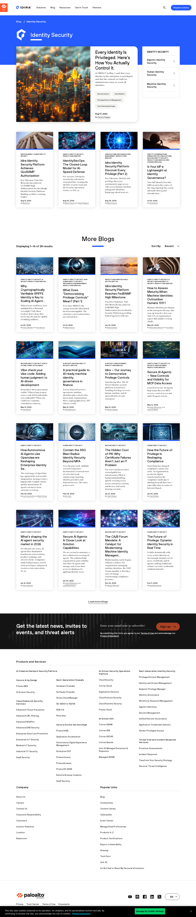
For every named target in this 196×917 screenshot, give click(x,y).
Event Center (106, 821)
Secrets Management (149, 713)
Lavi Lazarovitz (28, 496)
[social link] (130, 897)
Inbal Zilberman (155, 407)
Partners (97, 7)
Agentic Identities (148, 707)
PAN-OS (60, 710)
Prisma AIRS (22, 686)
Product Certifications (111, 838)
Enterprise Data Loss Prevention (32, 733)
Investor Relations (25, 826)
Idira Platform (120, 94)
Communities (106, 803)
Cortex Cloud (105, 686)
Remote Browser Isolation (69, 775)
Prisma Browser (64, 763)
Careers (20, 803)
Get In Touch (81, 7)
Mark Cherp (42, 496)
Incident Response (148, 754)
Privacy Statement (109, 636)
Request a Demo (181, 8)
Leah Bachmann (69, 585)
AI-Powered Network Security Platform (36, 671)
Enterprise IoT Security (27, 739)
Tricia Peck (153, 203)
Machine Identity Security (157, 158)
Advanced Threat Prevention (30, 710)
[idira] (23, 8)
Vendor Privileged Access (151, 731)
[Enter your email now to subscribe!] (126, 627)
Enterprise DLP (63, 751)
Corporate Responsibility (28, 815)
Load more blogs (98, 601)
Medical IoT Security (26, 745)
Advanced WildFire (25, 722)
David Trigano (83, 203)
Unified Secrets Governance (153, 719)
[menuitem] (25, 7)
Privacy (19, 904)
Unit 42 (103, 862)
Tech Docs (105, 856)
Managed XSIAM (107, 757)
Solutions (41, 7)
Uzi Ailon (169, 327)
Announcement (103, 94)
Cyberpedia (106, 815)
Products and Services (72, 156)
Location (20, 832)
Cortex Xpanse (106, 742)
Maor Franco (70, 203)
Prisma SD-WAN (64, 769)
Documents (64, 904)
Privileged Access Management (109, 100)
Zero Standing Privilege (106, 106)
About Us (20, 797)
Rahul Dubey (112, 327)
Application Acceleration (68, 737)
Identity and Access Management (155, 683)
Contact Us (21, 809)
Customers (21, 821)
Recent (169, 246)
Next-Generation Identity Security (157, 671)
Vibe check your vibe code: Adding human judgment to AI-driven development (34, 377)
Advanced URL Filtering (27, 716)
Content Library (108, 809)
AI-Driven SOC (106, 719)
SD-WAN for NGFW (65, 704)
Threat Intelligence (35, 365)
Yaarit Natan (112, 496)
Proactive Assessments (150, 748)
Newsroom (21, 838)
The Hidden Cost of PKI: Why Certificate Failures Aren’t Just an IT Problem (118, 457)
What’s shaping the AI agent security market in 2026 (34, 540)
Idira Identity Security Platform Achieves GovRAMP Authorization (33, 168)
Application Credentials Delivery (155, 725)
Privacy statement (81, 913)
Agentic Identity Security (73, 154)
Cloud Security (106, 680)
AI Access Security (25, 692)
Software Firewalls (65, 692)
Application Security (109, 692)
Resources (65, 7)
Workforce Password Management (156, 701)
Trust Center (32, 904)
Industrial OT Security (27, 751)
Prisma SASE (62, 731)
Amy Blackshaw (155, 585)
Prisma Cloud (105, 710)
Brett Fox (26, 203)
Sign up (165, 626)
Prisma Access (63, 757)
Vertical (114, 281)
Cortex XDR (104, 730)
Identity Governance (149, 695)
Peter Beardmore (156, 327)
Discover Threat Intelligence (153, 766)
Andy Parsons (70, 409)
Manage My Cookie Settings (149, 911)
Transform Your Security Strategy (155, 760)
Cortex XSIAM (105, 724)
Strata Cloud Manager (67, 698)
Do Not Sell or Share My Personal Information (122, 868)
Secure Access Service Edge (71, 725)
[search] (164, 8)
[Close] (191, 911)
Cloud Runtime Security (110, 704)
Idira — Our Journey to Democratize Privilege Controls (118, 373)
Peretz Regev (104, 117)
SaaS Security (23, 757)
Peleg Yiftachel (113, 585)
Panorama (61, 716)
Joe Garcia (41, 327)
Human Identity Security (72, 445)
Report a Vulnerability (110, 844)
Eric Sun (68, 496)
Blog (53, 7)
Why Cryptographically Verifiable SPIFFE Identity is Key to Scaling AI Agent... (33, 293)
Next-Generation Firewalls (70, 680)
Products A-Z (107, 832)
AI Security (67, 363)
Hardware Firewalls (65, 686)
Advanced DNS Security (27, 727)
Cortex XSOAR (106, 736)
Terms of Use (147, 633)
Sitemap (104, 850)
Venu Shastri (28, 327)
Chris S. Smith (152, 409)
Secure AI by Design (26, 680)
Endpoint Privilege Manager (152, 689)
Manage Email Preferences (113, 826)
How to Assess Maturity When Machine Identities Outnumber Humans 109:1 (160, 295)
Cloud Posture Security (110, 698)
